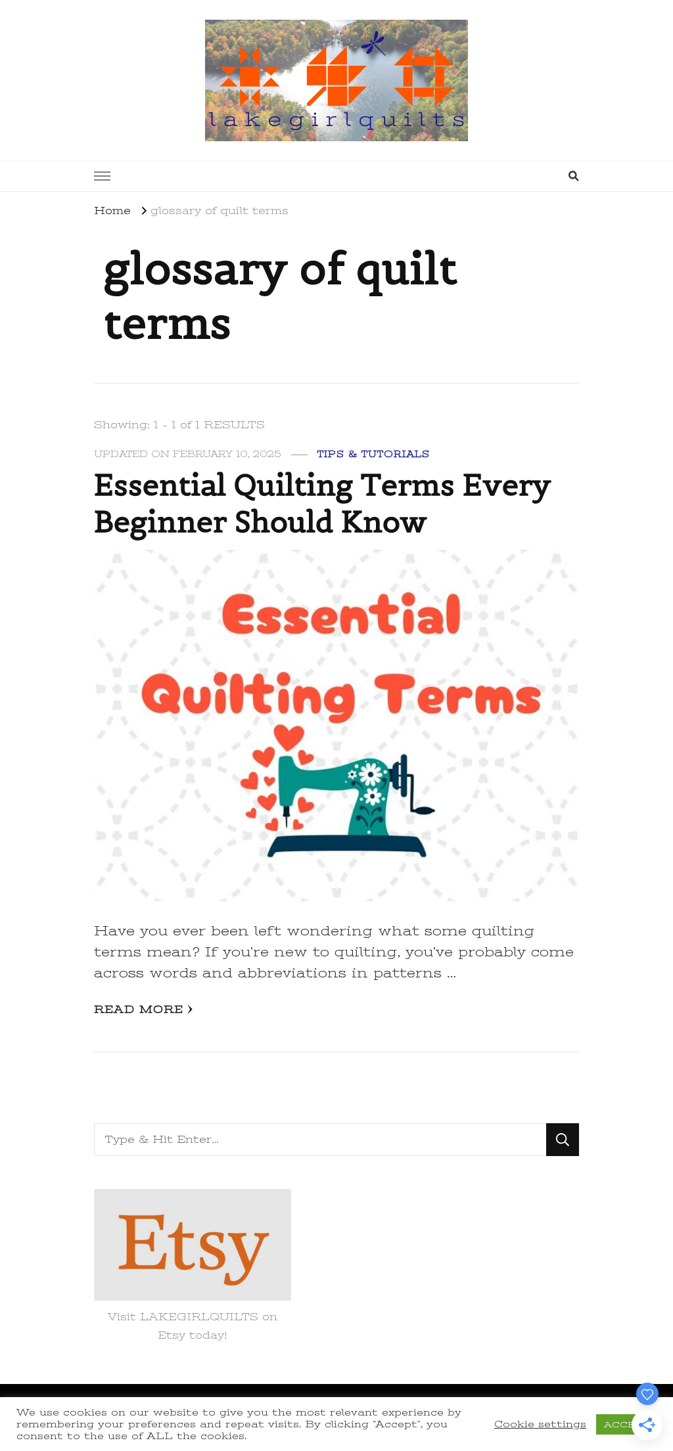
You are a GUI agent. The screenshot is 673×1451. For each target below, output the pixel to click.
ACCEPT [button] (626, 1424)
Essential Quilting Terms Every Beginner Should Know (322, 503)
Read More (138, 1010)
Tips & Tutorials (373, 454)
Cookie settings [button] (540, 1424)
